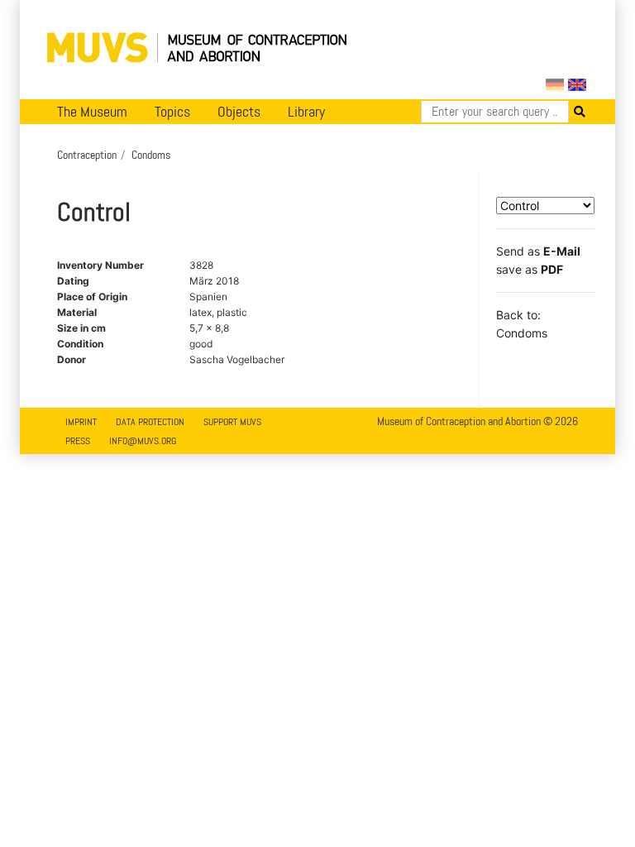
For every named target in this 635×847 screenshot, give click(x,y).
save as (529, 269)
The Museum (92, 112)
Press (77, 440)
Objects (238, 112)
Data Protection (150, 421)
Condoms (150, 154)
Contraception (87, 154)
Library (306, 112)
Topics (172, 112)
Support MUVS (232, 421)
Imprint (81, 421)
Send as (538, 251)
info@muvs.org (142, 440)
